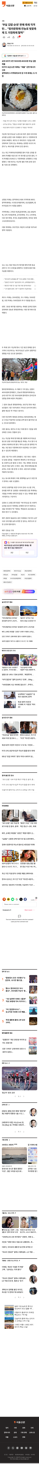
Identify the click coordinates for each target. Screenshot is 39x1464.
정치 (7, 1428)
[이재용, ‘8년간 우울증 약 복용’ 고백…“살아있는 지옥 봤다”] (33, 1268)
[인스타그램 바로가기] (21, 1448)
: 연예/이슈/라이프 (10, 1261)
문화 (15, 1432)
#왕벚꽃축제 (7, 571)
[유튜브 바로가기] (17, 1448)
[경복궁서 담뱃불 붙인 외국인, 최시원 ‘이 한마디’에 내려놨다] (33, 1291)
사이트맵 (27, 1454)
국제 (32, 1428)
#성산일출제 (28, 578)
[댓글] (18, 37)
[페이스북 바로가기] (8, 1448)
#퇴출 (5, 578)
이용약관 (11, 1454)
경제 (23, 1428)
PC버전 (33, 1454)
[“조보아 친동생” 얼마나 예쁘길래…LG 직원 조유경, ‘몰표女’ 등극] (33, 1280)
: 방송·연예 (8, 1213)
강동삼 (9, 43)
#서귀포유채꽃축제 (15, 578)
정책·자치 (7, 1432)
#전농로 (6, 575)
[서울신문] (8, 4)
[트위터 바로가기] (13, 1448)
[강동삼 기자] (4, 45)
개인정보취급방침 (19, 1454)
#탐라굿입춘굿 (8, 582)
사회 (3, 21)
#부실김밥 (14, 575)
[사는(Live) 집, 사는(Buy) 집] (33, 1124)
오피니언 (4, 1105)
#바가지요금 (17, 571)
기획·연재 (5, 1140)
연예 (23, 1437)
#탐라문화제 (28, 571)
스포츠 (15, 1437)
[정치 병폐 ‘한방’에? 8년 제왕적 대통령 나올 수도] (33, 1112)
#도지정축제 (31, 575)
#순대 (22, 575)
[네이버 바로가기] (26, 1448)
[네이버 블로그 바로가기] (30, 1448)
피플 (7, 1437)
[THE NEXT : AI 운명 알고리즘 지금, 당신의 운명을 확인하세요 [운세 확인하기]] (19, 591)
